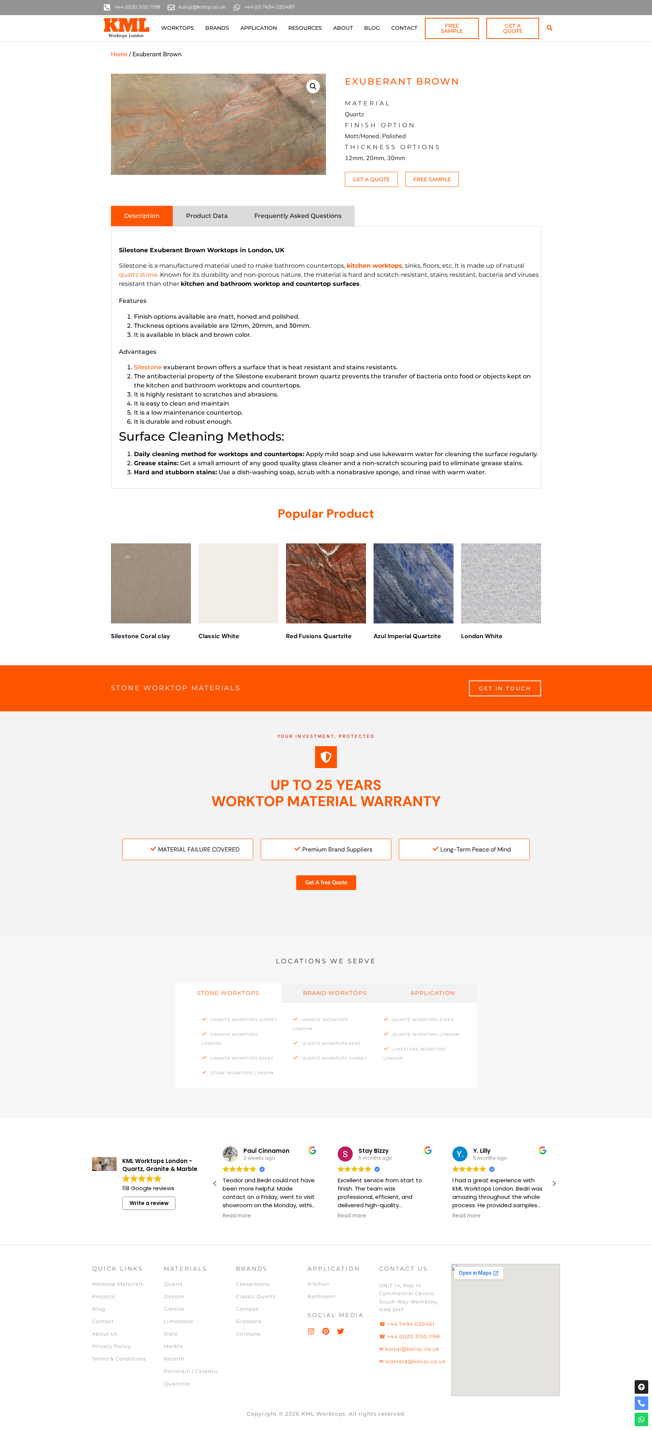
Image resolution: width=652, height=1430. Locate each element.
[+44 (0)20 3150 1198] (107, 7)
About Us (104, 1334)
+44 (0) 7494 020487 (269, 7)
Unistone (248, 1334)
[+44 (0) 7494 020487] (236, 7)
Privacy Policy (111, 1346)
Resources (305, 28)
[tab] (142, 216)
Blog (372, 28)
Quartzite (177, 1384)
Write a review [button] (149, 1203)
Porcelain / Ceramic (191, 1371)
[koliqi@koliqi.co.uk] (171, 7)
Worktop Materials (117, 1284)
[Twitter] (340, 1331)
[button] (313, 86)
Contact (404, 28)
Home (119, 54)
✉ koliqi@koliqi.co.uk (409, 1349)
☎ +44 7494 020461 (407, 1324)
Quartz (173, 1284)
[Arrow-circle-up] (641, 1387)
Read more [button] (237, 1215)
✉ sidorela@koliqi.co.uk (412, 1361)
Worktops (177, 28)
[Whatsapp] (641, 1419)
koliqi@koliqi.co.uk (202, 7)
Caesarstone (253, 1284)
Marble (173, 1346)
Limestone (179, 1321)
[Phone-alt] (641, 1403)
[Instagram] (311, 1331)
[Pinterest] (325, 1331)
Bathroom (322, 1296)
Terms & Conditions (119, 1359)
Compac (247, 1309)
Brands (217, 28)
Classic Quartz (256, 1296)
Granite (174, 1309)
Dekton (174, 1296)
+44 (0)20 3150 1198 (137, 7)
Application (258, 28)
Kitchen (318, 1284)
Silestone (148, 367)
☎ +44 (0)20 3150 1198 (409, 1336)
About (343, 28)
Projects (103, 1296)
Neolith (174, 1359)
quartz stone (138, 274)
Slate (171, 1334)
